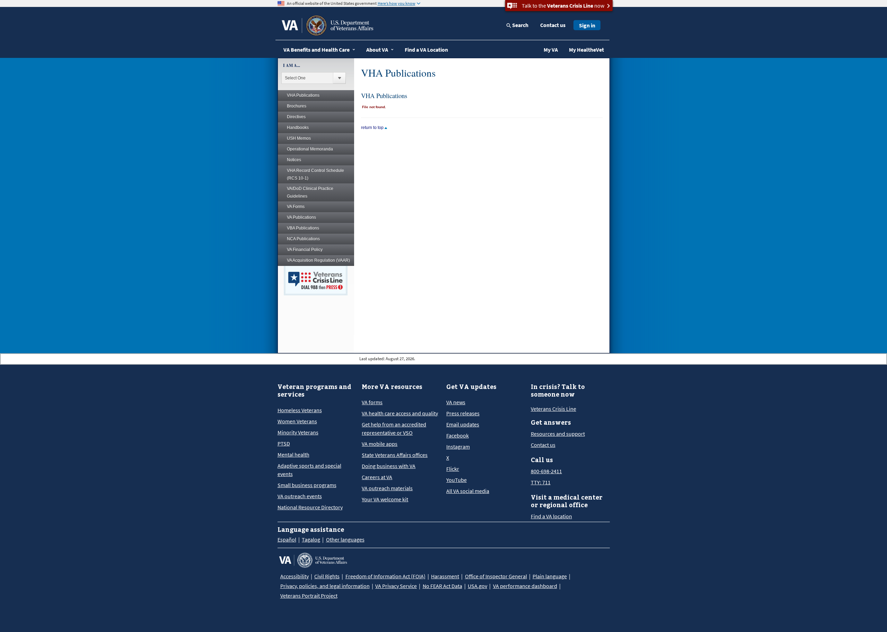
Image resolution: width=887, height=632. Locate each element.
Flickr (452, 468)
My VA (551, 49)
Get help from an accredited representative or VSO (394, 428)
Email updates (462, 424)
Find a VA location (551, 516)
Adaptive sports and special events (309, 469)
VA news (455, 402)
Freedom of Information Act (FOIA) (385, 576)
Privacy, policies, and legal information (325, 585)
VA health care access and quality (400, 413)
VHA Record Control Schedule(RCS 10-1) (315, 174)
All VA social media (467, 490)
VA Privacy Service (396, 585)
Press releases (463, 413)
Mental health (293, 454)
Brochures (296, 106)
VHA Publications (303, 95)
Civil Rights (327, 576)
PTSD (284, 443)
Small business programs (307, 485)
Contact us (552, 24)
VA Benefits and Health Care (316, 49)
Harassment (445, 576)
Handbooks (298, 127)
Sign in (587, 25)
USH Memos (299, 138)
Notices (294, 159)
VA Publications (301, 217)
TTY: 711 (541, 482)
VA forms (372, 402)
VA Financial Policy (305, 249)
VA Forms (296, 206)
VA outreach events (300, 496)
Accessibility (294, 576)
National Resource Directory (310, 507)
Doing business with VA (388, 465)
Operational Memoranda (310, 149)
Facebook (457, 435)
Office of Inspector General (496, 576)
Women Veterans (297, 421)
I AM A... (291, 65)
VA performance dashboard (525, 585)
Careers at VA (377, 477)
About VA (377, 49)
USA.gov (477, 585)
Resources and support (558, 433)
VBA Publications (303, 228)
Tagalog (311, 539)
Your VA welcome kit (385, 499)
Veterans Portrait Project (308, 595)
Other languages (345, 539)
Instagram (458, 446)
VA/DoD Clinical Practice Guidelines (310, 192)
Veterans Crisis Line (553, 408)
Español (287, 539)
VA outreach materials (387, 488)
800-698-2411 (546, 471)
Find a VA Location (426, 49)
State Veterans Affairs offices (395, 454)
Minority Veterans (298, 432)
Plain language (550, 576)
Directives (296, 116)
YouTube (456, 479)
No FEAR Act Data (442, 585)
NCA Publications (303, 238)
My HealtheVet (586, 49)
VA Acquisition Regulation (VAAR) (318, 260)
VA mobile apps (379, 443)
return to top (373, 127)
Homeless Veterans (300, 410)
